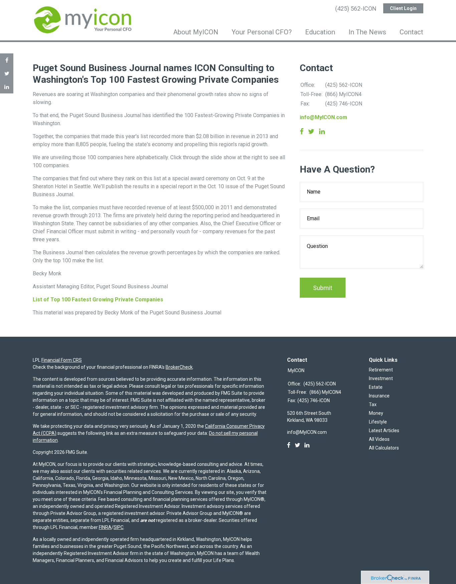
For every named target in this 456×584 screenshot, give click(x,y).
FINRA (105, 527)
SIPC (118, 527)
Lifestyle (378, 421)
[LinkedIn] (306, 445)
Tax (373, 404)
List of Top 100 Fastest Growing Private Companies (98, 299)
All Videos (379, 439)
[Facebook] (288, 445)
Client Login (403, 8)
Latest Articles (384, 430)
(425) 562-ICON (356, 8)
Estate (376, 387)
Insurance (379, 395)
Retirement (381, 369)
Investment (381, 378)
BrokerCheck (179, 367)
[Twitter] (297, 445)
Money (376, 413)
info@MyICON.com (323, 117)
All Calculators (384, 448)
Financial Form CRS (61, 360)
